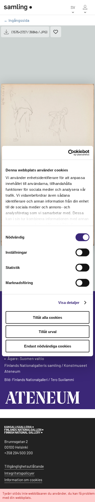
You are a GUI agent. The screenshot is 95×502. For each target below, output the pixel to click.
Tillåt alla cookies (47, 317)
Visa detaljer (68, 302)
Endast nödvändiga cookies (47, 346)
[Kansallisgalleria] (23, 432)
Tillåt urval (48, 332)
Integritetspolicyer (19, 473)
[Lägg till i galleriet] (55, 31)
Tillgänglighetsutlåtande (24, 466)
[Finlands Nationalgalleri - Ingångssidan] (18, 7)
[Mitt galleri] (85, 7)
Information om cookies (23, 480)
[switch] (82, 252)
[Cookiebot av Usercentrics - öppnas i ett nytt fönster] (68, 153)
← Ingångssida (16, 20)
